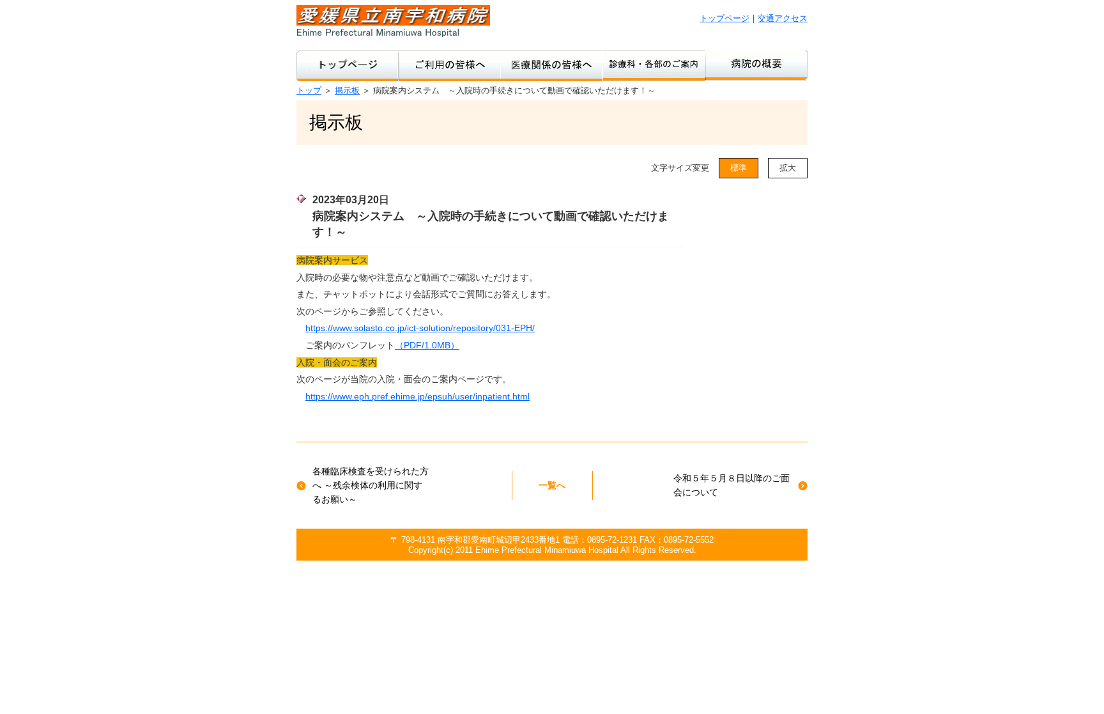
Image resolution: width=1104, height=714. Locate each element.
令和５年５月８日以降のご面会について (731, 485)
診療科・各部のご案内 (654, 65)
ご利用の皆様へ (450, 65)
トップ (308, 90)
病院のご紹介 (756, 65)
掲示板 (347, 90)
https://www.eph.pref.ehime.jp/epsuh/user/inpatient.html (417, 396)
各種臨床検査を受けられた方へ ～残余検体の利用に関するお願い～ (370, 485)
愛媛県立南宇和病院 (393, 21)
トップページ (724, 18)
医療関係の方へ (552, 65)
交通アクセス (783, 18)
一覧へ (552, 485)
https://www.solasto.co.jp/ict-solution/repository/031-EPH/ (420, 328)
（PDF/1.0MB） (427, 345)
